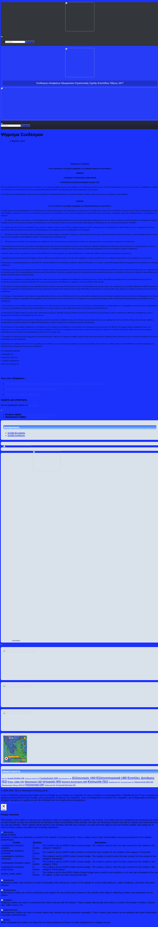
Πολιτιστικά (34, 784)
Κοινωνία (98, 781)
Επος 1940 (16, 782)
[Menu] (2, 36)
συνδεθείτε (34, 405)
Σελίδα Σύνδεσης (16, 435)
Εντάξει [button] (28, 802)
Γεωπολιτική (49, 778)
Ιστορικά (52, 781)
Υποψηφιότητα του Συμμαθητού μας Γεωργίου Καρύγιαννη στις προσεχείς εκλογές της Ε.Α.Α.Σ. (54, 383)
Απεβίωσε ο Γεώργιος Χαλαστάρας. (23, 394)
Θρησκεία (33, 781)
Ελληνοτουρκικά (111, 778)
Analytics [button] (5, 897)
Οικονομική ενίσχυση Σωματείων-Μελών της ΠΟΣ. (31, 389)
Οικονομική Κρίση (127, 782)
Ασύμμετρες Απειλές (32, 778)
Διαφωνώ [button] (20, 802)
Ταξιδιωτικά (50, 785)
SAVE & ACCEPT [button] (9, 925)
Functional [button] (6, 878)
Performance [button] (7, 887)
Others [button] (4, 917)
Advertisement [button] (8, 907)
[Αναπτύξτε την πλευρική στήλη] (2, 410)
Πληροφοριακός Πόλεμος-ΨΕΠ (13, 785)
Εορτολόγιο (16, 640)
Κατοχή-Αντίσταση (74, 781)
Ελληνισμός (84, 778)
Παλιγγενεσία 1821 (143, 782)
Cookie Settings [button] (8, 802)
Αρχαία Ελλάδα (15, 778)
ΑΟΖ (4, 778)
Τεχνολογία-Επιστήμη (66, 785)
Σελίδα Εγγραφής (16, 433)
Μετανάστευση (114, 782)
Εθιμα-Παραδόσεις (65, 778)
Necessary (9, 832)
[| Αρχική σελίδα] (79, 29)
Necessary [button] (6, 830)
